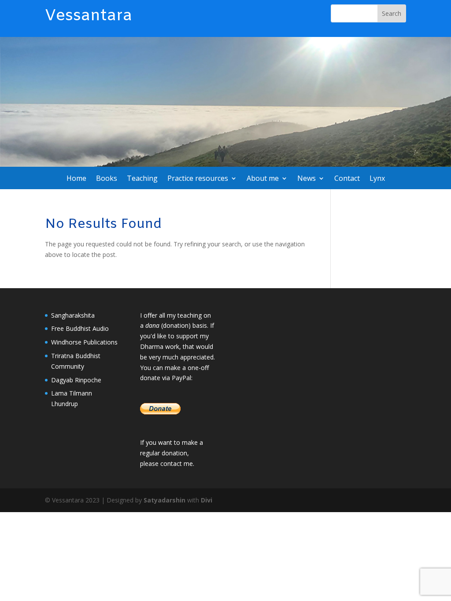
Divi (206, 500)
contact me (176, 463)
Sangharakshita (73, 315)
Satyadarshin (164, 500)
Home (76, 179)
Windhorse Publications (84, 342)
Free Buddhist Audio (80, 328)
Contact (347, 179)
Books (106, 179)
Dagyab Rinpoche (76, 380)
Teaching (142, 179)
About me (263, 179)
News (306, 179)
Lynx (377, 179)
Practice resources (197, 179)
